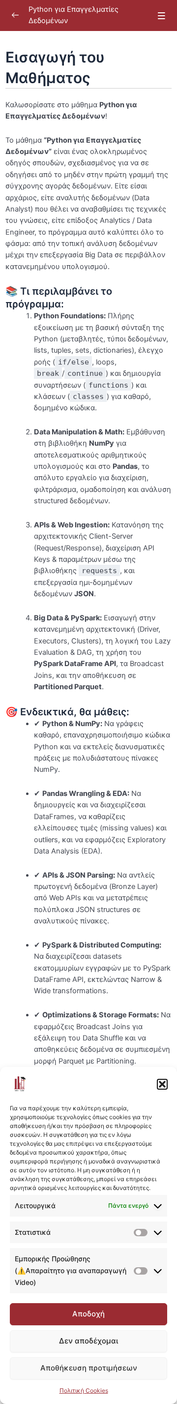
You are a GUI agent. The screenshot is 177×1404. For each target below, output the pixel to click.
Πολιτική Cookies (83, 1390)
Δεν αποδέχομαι (88, 1340)
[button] (162, 1084)
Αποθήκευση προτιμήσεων (88, 1368)
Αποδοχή (88, 1313)
